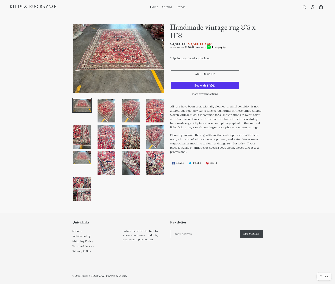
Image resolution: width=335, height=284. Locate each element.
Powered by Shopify (116, 276)
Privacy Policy (81, 251)
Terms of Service (83, 246)
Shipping (175, 58)
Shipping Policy (82, 241)
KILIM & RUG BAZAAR (33, 7)
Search (77, 231)
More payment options (205, 94)
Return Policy (81, 236)
